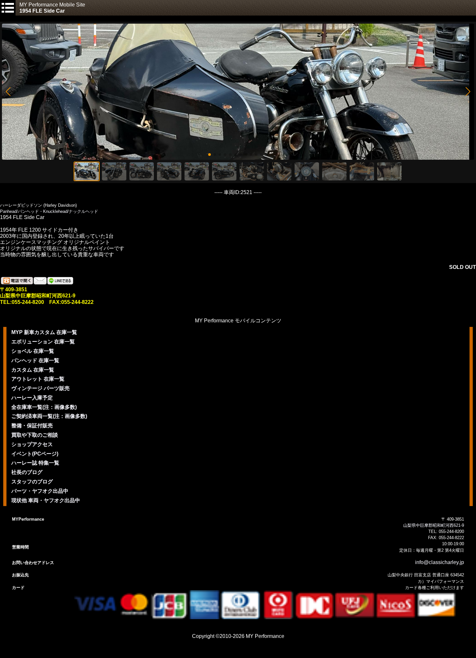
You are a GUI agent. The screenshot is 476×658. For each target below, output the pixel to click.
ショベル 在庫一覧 (32, 351)
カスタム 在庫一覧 (32, 370)
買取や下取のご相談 (34, 435)
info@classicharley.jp (439, 562)
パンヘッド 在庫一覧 (35, 360)
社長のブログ (26, 472)
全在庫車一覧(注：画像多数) (44, 407)
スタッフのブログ (32, 481)
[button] (8, 91)
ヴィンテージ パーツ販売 (40, 388)
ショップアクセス (32, 444)
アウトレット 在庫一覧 (37, 379)
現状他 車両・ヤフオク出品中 (45, 500)
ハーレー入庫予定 (32, 397)
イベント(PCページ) (34, 453)
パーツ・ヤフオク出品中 (39, 491)
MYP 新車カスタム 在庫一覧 (44, 332)
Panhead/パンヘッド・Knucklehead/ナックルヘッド (49, 211)
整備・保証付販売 (32, 425)
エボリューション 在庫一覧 (43, 341)
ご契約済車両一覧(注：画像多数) (49, 416)
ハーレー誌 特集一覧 (35, 463)
